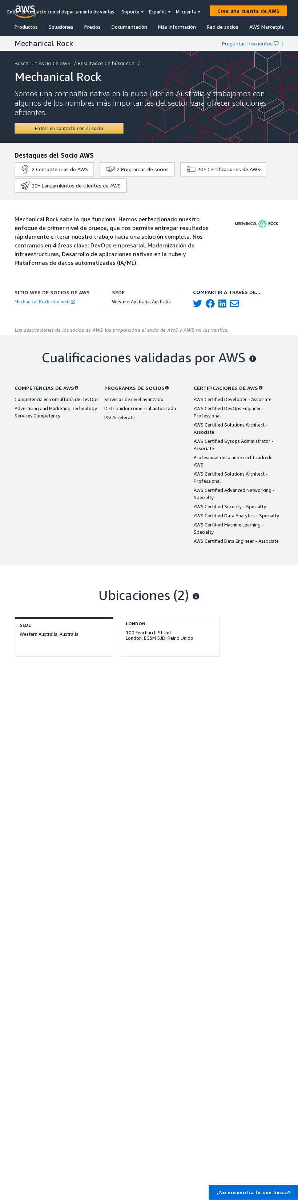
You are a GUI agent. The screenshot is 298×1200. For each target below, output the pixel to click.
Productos (26, 27)
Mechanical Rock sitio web (42, 301)
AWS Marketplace (269, 27)
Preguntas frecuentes (247, 43)
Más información (177, 27)
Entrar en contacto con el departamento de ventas (60, 12)
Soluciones (61, 27)
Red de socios (222, 27)
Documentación (129, 27)
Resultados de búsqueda (106, 63)
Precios (92, 27)
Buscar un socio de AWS (43, 63)
